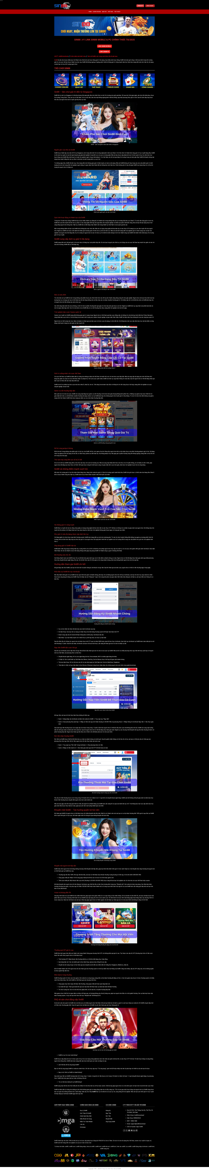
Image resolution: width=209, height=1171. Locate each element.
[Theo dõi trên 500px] (134, 1130)
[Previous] (58, 26)
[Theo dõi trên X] (126, 1130)
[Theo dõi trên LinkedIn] (129, 1130)
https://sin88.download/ (137, 1115)
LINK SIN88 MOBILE (104, 46)
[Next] (150, 26)
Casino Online (97, 11)
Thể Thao (110, 11)
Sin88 (90, 11)
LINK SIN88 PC (104, 51)
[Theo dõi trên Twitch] (137, 1130)
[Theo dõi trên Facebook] (124, 1130)
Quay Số (104, 11)
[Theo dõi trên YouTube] (132, 1130)
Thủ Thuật (117, 11)
